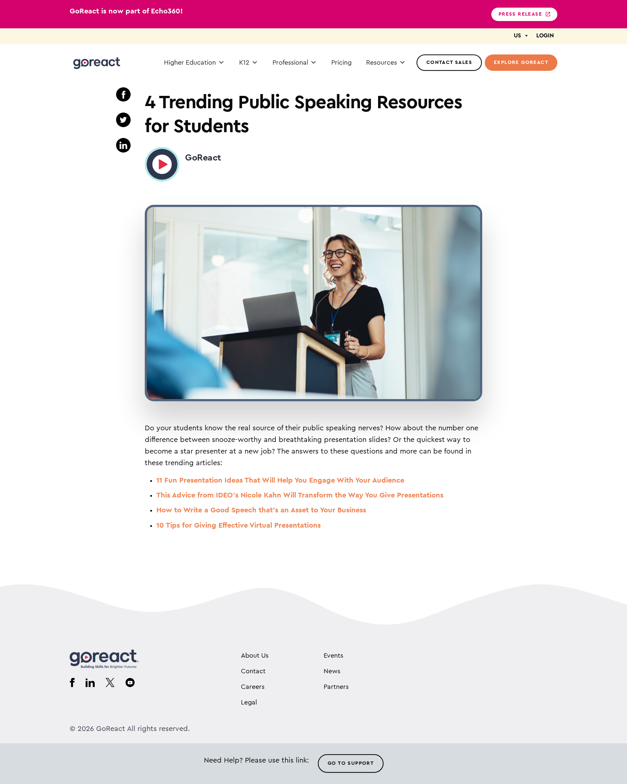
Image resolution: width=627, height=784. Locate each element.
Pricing (341, 62)
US (517, 35)
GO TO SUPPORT (351, 763)
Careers (253, 686)
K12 (244, 62)
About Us (255, 655)
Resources (381, 62)
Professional (290, 62)
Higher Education (190, 62)
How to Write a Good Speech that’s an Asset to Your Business (261, 510)
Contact (253, 671)
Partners (336, 686)
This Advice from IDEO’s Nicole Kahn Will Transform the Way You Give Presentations (299, 495)
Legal (249, 702)
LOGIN (545, 35)
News (332, 671)
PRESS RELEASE (520, 14)
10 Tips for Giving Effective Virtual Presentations (238, 525)
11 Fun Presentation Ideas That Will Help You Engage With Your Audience (280, 480)
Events (333, 655)
